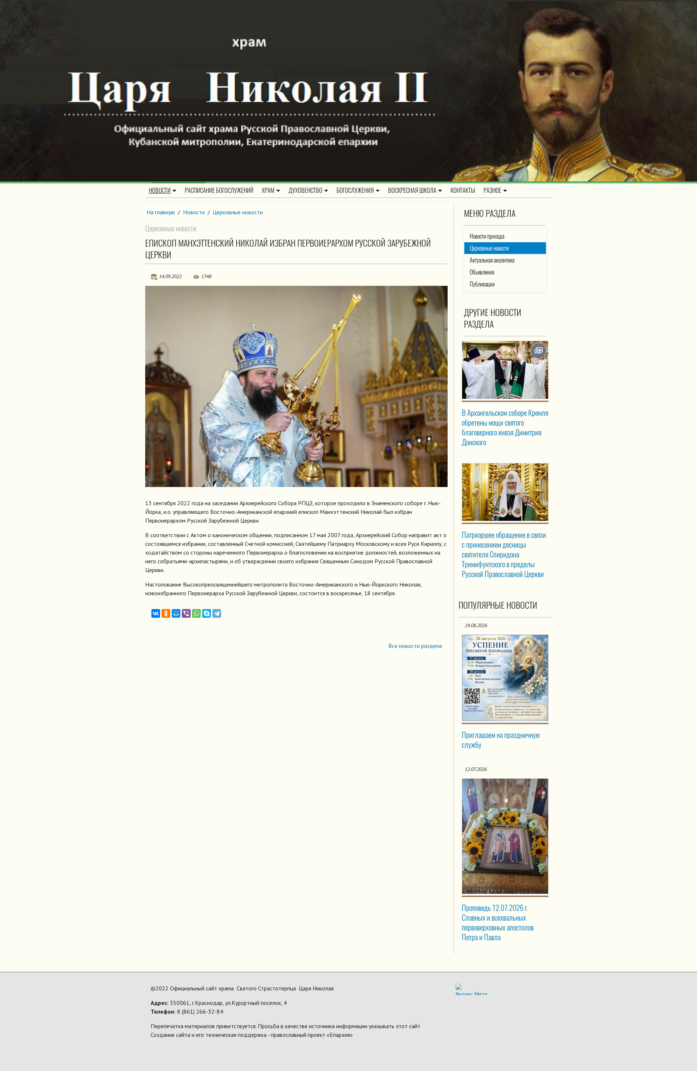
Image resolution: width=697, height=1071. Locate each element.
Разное (492, 190)
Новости (160, 190)
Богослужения (355, 190)
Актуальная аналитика (492, 260)
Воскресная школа (412, 190)
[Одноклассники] (166, 613)
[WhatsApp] (196, 613)
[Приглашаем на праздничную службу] (505, 678)
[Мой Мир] (176, 613)
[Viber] (186, 613)
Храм (268, 190)
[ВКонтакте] (155, 613)
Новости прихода (487, 236)
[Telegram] (216, 613)
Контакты (463, 190)
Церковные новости (238, 212)
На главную (161, 212)
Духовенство (305, 190)
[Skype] (206, 613)
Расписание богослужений (219, 190)
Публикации (482, 284)
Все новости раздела (415, 645)
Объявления (482, 272)
